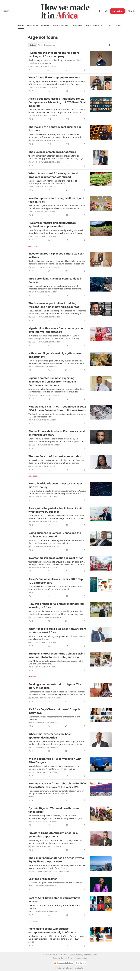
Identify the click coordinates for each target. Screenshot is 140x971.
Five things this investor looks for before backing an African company (53, 54)
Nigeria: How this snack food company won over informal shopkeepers (55, 330)
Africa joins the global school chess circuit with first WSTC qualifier (55, 510)
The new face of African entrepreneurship (54, 456)
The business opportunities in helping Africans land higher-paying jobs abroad (53, 305)
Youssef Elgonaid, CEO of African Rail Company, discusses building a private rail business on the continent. (55, 841)
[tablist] (42, 45)
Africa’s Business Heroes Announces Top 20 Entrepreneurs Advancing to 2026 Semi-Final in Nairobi (57, 102)
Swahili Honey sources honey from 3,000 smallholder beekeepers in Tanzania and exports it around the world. (54, 135)
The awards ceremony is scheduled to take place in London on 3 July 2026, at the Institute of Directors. (56, 792)
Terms (70, 958)
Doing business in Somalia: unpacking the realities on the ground (54, 534)
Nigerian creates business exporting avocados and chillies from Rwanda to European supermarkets (52, 381)
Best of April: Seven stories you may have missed (54, 899)
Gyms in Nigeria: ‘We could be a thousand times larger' (54, 810)
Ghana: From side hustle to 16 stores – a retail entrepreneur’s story (56, 433)
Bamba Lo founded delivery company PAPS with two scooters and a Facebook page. (57, 637)
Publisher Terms (90, 955)
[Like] (30, 69)
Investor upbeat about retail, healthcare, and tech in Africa (56, 200)
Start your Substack (65, 963)
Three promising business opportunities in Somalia (55, 280)
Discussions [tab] (49, 45)
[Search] (100, 11)
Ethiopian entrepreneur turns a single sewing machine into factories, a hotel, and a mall (56, 655)
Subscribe (117, 11)
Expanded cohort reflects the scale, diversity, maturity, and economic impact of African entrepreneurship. (55, 588)
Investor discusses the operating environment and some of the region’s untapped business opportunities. (56, 541)
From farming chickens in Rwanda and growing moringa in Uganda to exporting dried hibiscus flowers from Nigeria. (56, 231)
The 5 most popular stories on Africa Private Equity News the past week (56, 859)
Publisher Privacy (76, 955)
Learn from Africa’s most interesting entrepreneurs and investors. (54, 718)
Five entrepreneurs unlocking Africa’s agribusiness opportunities (52, 224)
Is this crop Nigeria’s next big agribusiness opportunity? (55, 355)
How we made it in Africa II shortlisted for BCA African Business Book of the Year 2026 (57, 785)
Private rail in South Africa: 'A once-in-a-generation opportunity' (53, 834)
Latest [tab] (33, 45)
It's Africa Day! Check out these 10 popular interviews (55, 711)
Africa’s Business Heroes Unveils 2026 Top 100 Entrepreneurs (55, 581)
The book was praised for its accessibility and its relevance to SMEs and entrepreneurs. (57, 415)
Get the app (81, 963)
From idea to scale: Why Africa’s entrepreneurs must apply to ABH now (52, 930)
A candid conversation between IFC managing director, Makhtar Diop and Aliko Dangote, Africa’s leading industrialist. (54, 767)
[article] (70, 61)
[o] (100, 132)
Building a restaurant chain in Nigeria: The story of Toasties (54, 686)
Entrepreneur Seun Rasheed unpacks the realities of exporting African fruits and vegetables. (52, 182)
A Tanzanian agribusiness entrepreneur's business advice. (55, 882)
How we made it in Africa (46, 66)
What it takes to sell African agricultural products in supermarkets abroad (53, 175)
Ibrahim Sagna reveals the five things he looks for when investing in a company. (54, 61)
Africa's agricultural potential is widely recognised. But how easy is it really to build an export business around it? (56, 390)
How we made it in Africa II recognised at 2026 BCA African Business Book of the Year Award (57, 408)
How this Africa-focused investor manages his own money (55, 485)
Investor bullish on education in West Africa (55, 558)
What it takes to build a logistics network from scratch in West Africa (57, 630)
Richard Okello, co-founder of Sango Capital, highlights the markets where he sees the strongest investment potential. (56, 742)
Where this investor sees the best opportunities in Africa (49, 735)
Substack (59, 968)
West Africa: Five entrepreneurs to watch (54, 77)
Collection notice (81, 958)
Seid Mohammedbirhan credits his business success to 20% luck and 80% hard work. (56, 662)
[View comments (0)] (48, 69)
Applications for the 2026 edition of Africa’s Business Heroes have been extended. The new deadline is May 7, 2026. (56, 937)
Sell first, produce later (42, 878)
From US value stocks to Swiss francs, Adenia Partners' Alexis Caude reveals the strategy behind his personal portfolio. (57, 492)
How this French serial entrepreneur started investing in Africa (56, 605)
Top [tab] (40, 45)
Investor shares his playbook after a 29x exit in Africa (56, 255)
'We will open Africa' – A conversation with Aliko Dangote (54, 760)
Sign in (131, 11)
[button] (21, 25)
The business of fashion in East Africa (52, 152)
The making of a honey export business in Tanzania (54, 128)
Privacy (64, 958)
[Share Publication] (106, 11)
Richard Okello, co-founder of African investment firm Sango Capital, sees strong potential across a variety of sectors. (56, 207)
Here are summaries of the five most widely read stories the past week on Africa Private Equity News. (56, 866)
